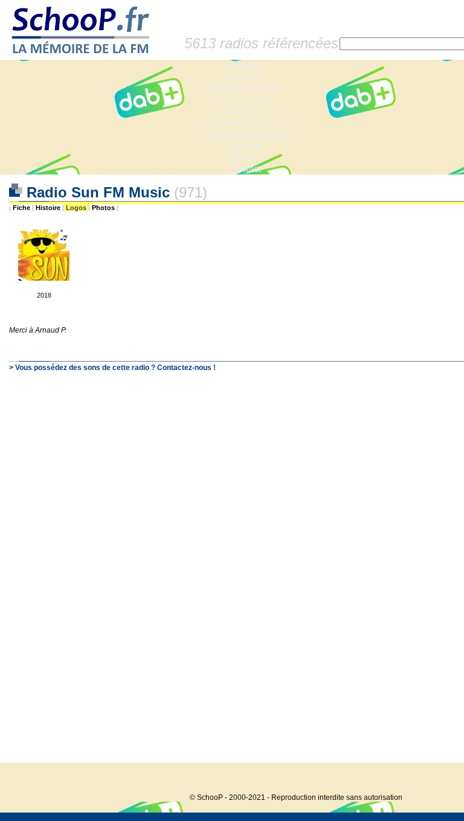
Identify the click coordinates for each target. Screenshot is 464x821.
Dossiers (244, 77)
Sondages (244, 111)
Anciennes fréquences (244, 123)
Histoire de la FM (244, 88)
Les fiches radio (244, 100)
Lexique (244, 146)
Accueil (244, 65)
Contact (244, 169)
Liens (244, 157)
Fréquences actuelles (244, 134)
